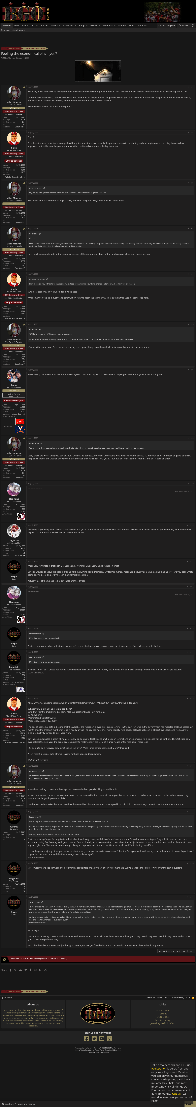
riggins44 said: (35, 771)
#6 (192, 324)
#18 (192, 863)
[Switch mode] (192, 25)
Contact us (150, 997)
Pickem (94, 25)
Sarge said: (33, 817)
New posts (5, 30)
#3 (192, 183)
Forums (7, 25)
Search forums (18, 30)
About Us (142, 25)
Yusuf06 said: (34, 902)
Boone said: (34, 443)
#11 (192, 561)
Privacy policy (178, 997)
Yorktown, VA (20, 555)
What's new (20, 25)
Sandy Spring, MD (18, 682)
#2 (192, 132)
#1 (192, 87)
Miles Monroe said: (37, 279)
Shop (131, 25)
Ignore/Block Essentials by (98, 1050)
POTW (34, 25)
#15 (192, 698)
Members (108, 25)
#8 (192, 438)
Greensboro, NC (18, 414)
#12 (192, 587)
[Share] (188, 87)
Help (188, 997)
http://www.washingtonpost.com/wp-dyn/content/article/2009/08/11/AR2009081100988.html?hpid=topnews (83, 702)
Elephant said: (35, 633)
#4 (192, 228)
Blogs (82, 25)
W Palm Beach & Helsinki (15, 177)
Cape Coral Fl (20, 127)
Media (54, 25)
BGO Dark (8, 997)
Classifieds (68, 25)
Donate (122, 25)
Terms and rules (163, 997)
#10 (192, 525)
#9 (192, 483)
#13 (192, 628)
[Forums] (4, 48)
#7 (192, 370)
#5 (192, 274)
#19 (192, 897)
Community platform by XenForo (98, 1048)
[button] (28, 25)
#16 (192, 766)
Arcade (44, 25)
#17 (192, 811)
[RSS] (193, 997)
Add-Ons (92, 1052)
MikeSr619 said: (35, 188)
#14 (192, 652)
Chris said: (33, 233)
